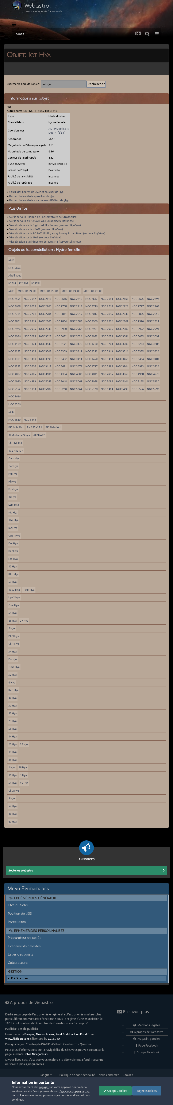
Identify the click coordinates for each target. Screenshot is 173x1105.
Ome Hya (14, 666)
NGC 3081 (122, 336)
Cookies (128, 1075)
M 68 (11, 260)
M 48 (11, 411)
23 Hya (12, 720)
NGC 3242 (30, 419)
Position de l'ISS (20, 913)
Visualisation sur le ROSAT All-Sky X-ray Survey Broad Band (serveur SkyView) (57, 233)
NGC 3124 (30, 343)
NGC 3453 (107, 358)
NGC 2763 (153, 306)
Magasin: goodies (148, 1038)
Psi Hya (12, 659)
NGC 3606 (30, 366)
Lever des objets (20, 954)
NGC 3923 (138, 366)
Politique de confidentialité (77, 1075)
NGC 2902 (107, 321)
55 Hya (12, 782)
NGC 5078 (91, 381)
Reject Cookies (147, 1091)
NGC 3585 (14, 366)
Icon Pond (80, 1034)
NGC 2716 (91, 306)
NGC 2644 (107, 298)
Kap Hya (13, 690)
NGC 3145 (45, 343)
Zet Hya (13, 466)
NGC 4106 (45, 373)
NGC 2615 (45, 298)
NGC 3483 (153, 358)
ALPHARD (39, 435)
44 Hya (12, 697)
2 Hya (11, 767)
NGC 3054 (76, 336)
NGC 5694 (14, 267)
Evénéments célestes (24, 946)
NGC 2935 (30, 328)
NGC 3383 (14, 358)
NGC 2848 (122, 313)
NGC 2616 (61, 298)
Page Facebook (148, 1045)
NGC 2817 (91, 313)
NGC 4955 (107, 373)
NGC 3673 (76, 366)
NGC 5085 (107, 381)
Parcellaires (17, 922)
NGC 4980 (14, 381)
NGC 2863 (30, 321)
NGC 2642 (91, 298)
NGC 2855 (138, 313)
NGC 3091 (153, 336)
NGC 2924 (14, 328)
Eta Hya (13, 558)
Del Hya (13, 543)
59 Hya (24, 782)
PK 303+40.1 (53, 427)
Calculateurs (18, 962)
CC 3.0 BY (54, 1038)
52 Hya (12, 674)
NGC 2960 (61, 328)
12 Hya (12, 566)
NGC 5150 (153, 381)
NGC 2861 (14, 321)
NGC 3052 (61, 336)
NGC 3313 (107, 351)
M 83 (11, 290)
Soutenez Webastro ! (21, 870)
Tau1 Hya (29, 589)
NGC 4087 (14, 373)
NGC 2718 (107, 306)
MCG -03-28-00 (93, 290)
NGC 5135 (138, 381)
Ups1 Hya (14, 535)
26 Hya (12, 620)
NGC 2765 (14, 313)
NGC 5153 (30, 388)
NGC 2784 (45, 313)
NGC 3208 (122, 343)
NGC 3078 (107, 336)
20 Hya (12, 744)
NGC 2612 (30, 298)
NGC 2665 (122, 298)
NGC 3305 (30, 351)
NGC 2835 (107, 313)
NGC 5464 (107, 388)
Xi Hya (12, 496)
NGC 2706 (45, 306)
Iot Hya (12, 527)
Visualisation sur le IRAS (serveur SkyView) (35, 237)
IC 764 (12, 283)
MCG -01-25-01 (49, 290)
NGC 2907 (122, 321)
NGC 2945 (45, 328)
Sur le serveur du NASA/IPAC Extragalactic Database (41, 220)
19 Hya (12, 775)
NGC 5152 (14, 388)
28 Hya (23, 767)
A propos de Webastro (148, 1032)
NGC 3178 (76, 343)
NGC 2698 (14, 306)
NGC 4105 (30, 373)
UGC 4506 (14, 404)
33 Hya (12, 759)
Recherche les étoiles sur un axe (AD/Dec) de (39, 200)
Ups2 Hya (14, 597)
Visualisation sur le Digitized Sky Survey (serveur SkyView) (45, 225)
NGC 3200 (91, 343)
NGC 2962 (76, 328)
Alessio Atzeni (44, 1034)
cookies (44, 1087)
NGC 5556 (138, 388)
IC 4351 (35, 283)
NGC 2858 (153, 313)
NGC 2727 (138, 306)
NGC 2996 (14, 336)
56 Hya (12, 728)
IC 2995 (23, 283)
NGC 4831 (91, 373)
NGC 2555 (14, 298)
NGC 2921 (153, 321)
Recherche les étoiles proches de (31, 196)
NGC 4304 (61, 373)
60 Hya (12, 821)
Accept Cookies (116, 1091)
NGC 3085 (138, 336)
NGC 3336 (153, 351)
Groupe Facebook (148, 1052)
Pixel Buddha (64, 1034)
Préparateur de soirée (24, 937)
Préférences (19, 978)
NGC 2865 (45, 321)
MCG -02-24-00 (71, 290)
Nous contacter (109, 1075)
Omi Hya (13, 605)
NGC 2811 (61, 313)
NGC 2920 (138, 321)
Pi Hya (12, 481)
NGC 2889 (76, 321)
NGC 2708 (61, 306)
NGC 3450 (91, 358)
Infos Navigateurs (36, 1054)
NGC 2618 (76, 298)
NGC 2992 (138, 328)
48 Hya (12, 813)
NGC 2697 (153, 298)
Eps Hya (13, 489)
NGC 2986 (107, 328)
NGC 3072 (91, 336)
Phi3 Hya (13, 636)
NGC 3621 (61, 366)
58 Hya (12, 581)
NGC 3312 (91, 351)
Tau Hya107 (15, 450)
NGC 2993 (153, 328)
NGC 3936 (153, 366)
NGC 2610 (14, 419)
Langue (45, 1075)
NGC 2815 (76, 313)
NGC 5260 (61, 388)
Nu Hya (12, 473)
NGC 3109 (14, 343)
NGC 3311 (76, 351)
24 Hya (24, 744)
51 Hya (12, 612)
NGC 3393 (45, 358)
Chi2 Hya (13, 790)
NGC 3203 (107, 343)
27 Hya (24, 620)
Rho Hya (13, 574)
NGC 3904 (122, 366)
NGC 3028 (45, 336)
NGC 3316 (122, 351)
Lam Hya (13, 504)
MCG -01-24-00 (27, 290)
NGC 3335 (138, 351)
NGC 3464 (138, 358)
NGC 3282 (153, 343)
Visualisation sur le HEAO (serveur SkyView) (36, 229)
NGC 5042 (45, 381)
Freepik (29, 1034)
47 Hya (12, 713)
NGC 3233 (138, 343)
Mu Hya (13, 512)
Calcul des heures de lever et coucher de (36, 191)
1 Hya (23, 775)
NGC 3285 (14, 351)
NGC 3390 (30, 358)
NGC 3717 (91, 366)
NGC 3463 (122, 358)
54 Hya (12, 651)
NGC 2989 (122, 328)
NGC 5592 (153, 388)
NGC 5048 (61, 381)
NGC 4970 (153, 373)
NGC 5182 (45, 388)
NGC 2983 (91, 328)
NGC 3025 (30, 336)
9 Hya (11, 628)
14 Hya (12, 736)
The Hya (13, 520)
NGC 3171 (61, 343)
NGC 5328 (91, 388)
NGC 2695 (138, 298)
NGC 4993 (30, 381)
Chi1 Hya (13, 643)
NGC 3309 (61, 351)
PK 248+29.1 (16, 427)
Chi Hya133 (15, 442)
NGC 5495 (122, 388)
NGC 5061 (76, 381)
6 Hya (11, 682)
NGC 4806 (76, 373)
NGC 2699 (30, 306)
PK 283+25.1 (34, 427)
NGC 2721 (122, 306)
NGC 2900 (91, 321)
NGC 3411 (76, 358)
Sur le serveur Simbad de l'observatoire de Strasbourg (43, 216)
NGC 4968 (138, 373)
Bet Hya (13, 550)
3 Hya (11, 798)
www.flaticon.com (17, 1038)
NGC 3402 (61, 358)
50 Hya (12, 705)
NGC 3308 (45, 351)
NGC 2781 (30, 313)
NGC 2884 (61, 321)
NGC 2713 (76, 306)
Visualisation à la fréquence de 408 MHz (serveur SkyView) (45, 241)
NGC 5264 (76, 388)
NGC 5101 (122, 381)
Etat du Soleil (18, 905)
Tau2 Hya (14, 589)
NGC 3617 (45, 366)
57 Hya (12, 806)
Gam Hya (13, 458)
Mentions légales (148, 1025)
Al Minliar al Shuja (19, 435)
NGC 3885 (107, 366)
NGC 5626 (14, 396)
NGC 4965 (122, 373)
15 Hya (12, 751)
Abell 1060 (14, 275)
